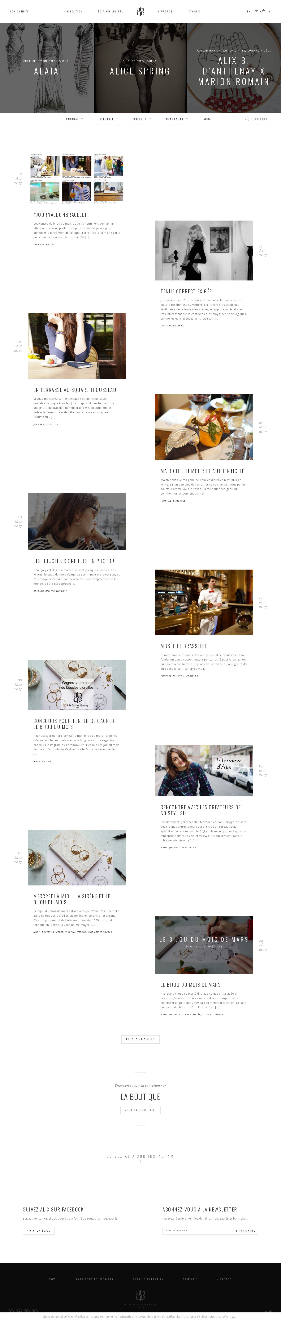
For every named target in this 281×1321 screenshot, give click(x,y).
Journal (64, 61)
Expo (52, 61)
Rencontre (175, 118)
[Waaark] (269, 1311)
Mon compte (19, 11)
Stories (194, 11)
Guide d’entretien (148, 1279)
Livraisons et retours (94, 1279)
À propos (165, 11)
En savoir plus (219, 1317)
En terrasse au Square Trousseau (75, 389)
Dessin (42, 61)
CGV (52, 1279)
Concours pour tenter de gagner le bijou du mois (74, 723)
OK (233, 1316)
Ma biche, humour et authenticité (202, 471)
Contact (190, 1279)
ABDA (207, 118)
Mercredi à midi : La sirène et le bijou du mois (71, 899)
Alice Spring (140, 70)
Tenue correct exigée (186, 291)
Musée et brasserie (184, 646)
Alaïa (47, 70)
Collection (73, 11)
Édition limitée (110, 11)
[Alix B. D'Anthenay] (140, 1299)
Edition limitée (234, 50)
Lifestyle (106, 118)
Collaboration (209, 50)
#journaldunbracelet (60, 214)
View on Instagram (142, 1178)
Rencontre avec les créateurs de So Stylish (201, 810)
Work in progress (100, 932)
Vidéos (266, 50)
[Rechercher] (247, 119)
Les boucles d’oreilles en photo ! (74, 561)
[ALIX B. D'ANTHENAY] (140, 11)
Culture (29, 61)
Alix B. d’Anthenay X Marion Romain (234, 71)
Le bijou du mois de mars (191, 984)
